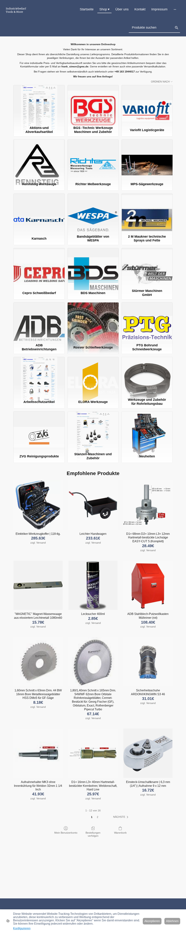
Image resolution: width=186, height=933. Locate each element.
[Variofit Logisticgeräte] (147, 104)
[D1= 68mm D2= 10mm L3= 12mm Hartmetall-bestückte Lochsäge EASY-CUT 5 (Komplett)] (148, 505)
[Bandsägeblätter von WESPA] (93, 213)
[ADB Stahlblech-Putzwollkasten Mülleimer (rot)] (148, 585)
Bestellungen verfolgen (93, 834)
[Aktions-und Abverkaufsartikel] (38, 104)
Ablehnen (172, 921)
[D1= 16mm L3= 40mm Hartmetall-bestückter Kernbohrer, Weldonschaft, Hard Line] (93, 753)
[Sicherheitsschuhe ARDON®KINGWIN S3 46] (148, 661)
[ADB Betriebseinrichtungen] (38, 322)
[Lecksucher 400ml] (93, 585)
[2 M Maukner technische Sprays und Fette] (147, 213)
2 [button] (97, 817)
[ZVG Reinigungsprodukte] (38, 431)
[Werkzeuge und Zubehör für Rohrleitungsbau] (147, 376)
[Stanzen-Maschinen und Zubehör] (93, 431)
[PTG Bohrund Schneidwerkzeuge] (147, 322)
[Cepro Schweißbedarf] (38, 267)
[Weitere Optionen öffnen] (175, 9)
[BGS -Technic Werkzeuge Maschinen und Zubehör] (93, 104)
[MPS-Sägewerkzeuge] (147, 159)
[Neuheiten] (147, 431)
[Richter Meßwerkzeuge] (93, 159)
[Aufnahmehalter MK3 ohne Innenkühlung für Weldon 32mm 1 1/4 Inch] (38, 753)
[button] (176, 27)
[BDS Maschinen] (93, 267)
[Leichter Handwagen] (93, 505)
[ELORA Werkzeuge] (93, 376)
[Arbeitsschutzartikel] (38, 376)
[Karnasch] (38, 213)
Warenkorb (120, 832)
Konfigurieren (22, 928)
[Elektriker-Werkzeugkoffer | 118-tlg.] (38, 505)
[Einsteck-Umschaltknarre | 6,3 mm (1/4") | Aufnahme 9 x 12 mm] (148, 753)
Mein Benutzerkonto (65, 832)
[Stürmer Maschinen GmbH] (147, 267)
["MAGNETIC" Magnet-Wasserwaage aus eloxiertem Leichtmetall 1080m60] (38, 585)
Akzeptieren (152, 921)
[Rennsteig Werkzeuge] (38, 159)
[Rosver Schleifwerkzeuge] (93, 322)
